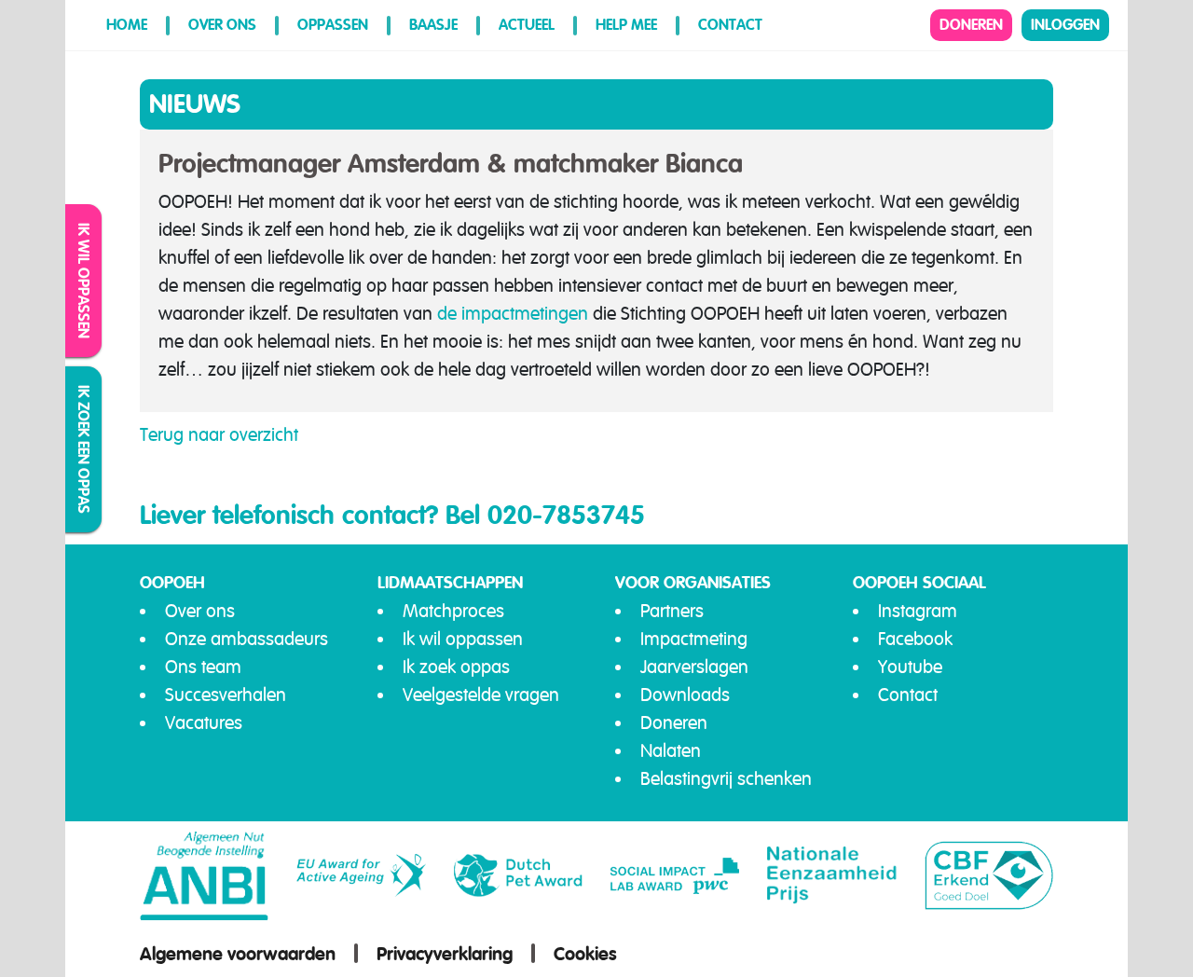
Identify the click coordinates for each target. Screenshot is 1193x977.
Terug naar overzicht (219, 435)
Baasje (433, 25)
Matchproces (453, 611)
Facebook (915, 639)
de (449, 313)
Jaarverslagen (694, 667)
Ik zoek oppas (456, 667)
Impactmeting (693, 639)
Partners (672, 611)
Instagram (917, 611)
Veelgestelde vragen (481, 695)
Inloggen (1065, 25)
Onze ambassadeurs (246, 639)
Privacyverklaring (445, 954)
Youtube (910, 667)
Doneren (971, 25)
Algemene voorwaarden (238, 954)
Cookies (585, 954)
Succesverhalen (225, 695)
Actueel (527, 25)
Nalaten (670, 751)
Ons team (203, 667)
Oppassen (332, 25)
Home (126, 25)
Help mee (626, 25)
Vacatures (203, 723)
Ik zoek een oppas (84, 449)
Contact (730, 25)
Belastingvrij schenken (726, 779)
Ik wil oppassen (84, 280)
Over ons (222, 25)
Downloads (685, 695)
